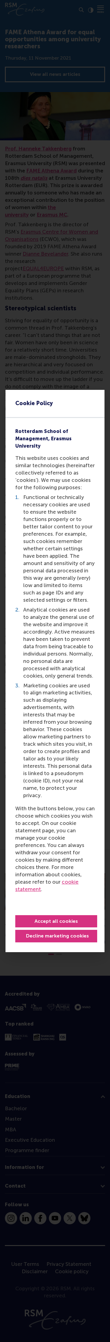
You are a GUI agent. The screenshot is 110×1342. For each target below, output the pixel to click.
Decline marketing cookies (57, 936)
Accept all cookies (56, 921)
